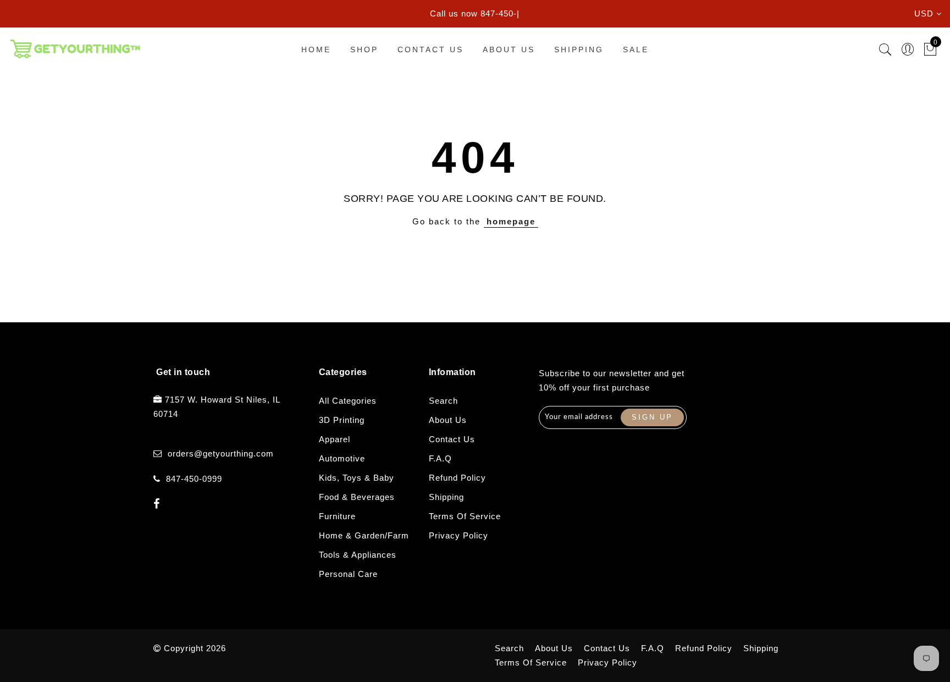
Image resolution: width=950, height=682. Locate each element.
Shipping (579, 49)
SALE (636, 49)
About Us (509, 49)
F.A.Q (440, 458)
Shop (364, 49)
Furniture (337, 516)
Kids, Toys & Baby (356, 477)
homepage (511, 221)
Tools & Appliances (357, 554)
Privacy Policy (458, 535)
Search (443, 400)
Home (316, 49)
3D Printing (341, 420)
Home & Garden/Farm (364, 535)
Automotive (342, 458)
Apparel (334, 439)
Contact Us (430, 49)
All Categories (348, 400)
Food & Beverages (357, 497)
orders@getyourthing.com (221, 453)
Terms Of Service (465, 516)
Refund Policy (457, 477)
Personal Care (348, 574)
